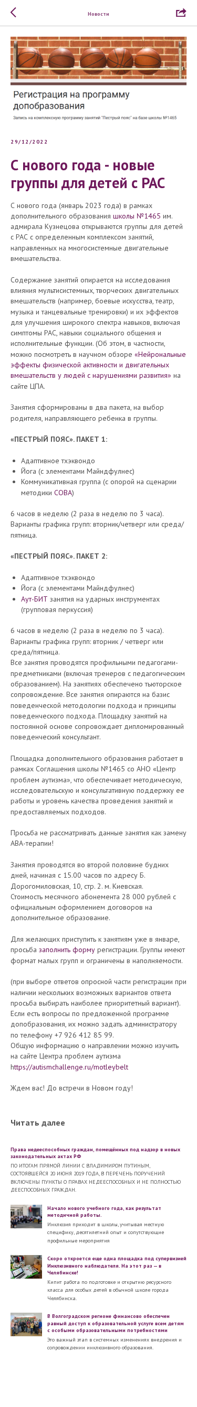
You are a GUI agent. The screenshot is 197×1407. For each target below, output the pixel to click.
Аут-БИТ (35, 599)
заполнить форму (67, 949)
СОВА (63, 492)
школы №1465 (137, 216)
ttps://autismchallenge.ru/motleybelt (71, 1067)
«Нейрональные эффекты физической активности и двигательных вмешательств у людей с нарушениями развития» (98, 365)
